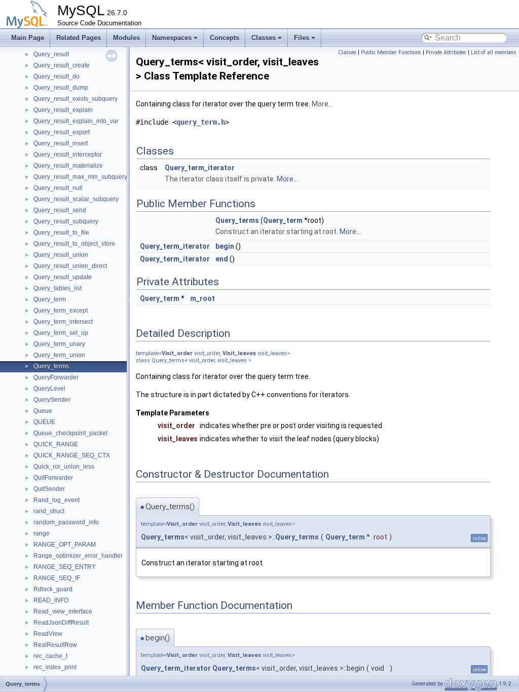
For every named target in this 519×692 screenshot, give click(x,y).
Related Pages (78, 38)
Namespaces (172, 38)
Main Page (27, 38)
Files (301, 38)
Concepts (224, 38)
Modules (126, 38)
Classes (263, 38)
